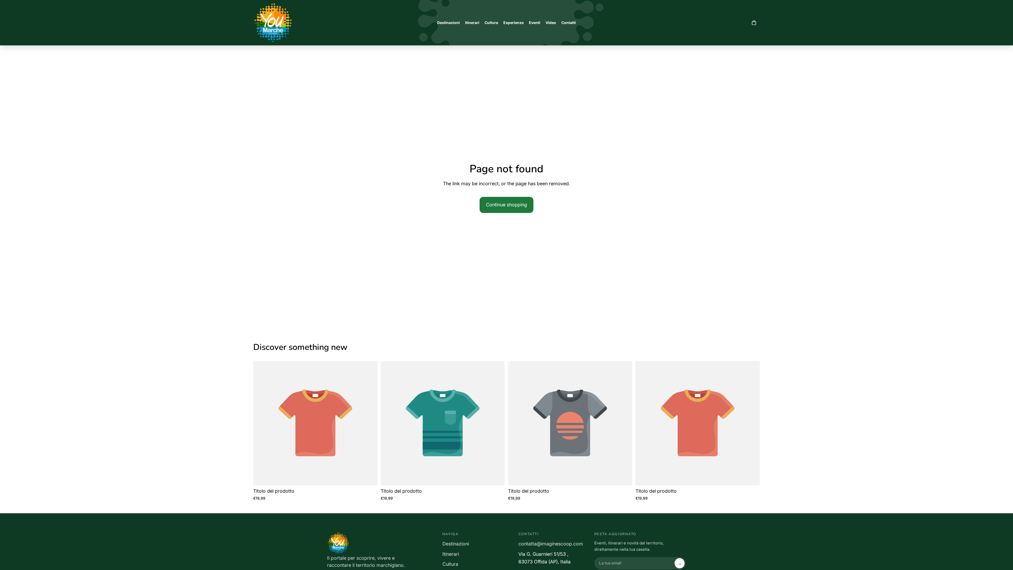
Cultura (450, 564)
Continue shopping (506, 204)
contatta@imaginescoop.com (550, 544)
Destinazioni (455, 544)
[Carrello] (754, 22)
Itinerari (450, 554)
